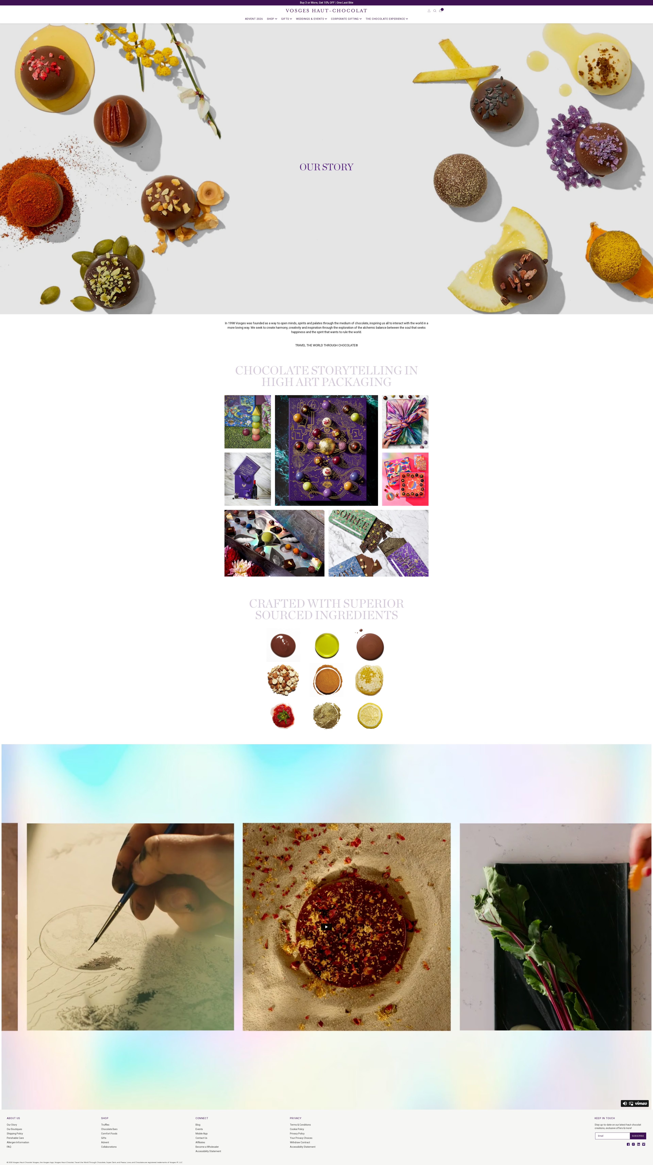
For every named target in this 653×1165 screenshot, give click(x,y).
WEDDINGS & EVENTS (310, 18)
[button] (434, 10)
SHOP (271, 18)
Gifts (103, 1138)
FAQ (9, 1146)
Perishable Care (15, 1138)
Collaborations (109, 1146)
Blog (198, 1124)
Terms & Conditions (300, 1124)
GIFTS (285, 18)
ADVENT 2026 (254, 18)
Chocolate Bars (109, 1129)
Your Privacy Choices (301, 1138)
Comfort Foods (109, 1133)
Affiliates (200, 1142)
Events (199, 1129)
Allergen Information (18, 1142)
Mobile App (202, 1133)
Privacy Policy (297, 1133)
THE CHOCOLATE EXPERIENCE (386, 18)
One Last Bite (345, 2)
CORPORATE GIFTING (345, 18)
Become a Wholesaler (207, 1146)
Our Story (12, 1124)
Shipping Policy (15, 1133)
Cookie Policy (297, 1129)
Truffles (105, 1124)
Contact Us (201, 1138)
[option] (326, 2)
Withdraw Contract (300, 1142)
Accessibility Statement (208, 1151)
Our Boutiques (14, 1129)
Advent (105, 1142)
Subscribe (638, 1136)
